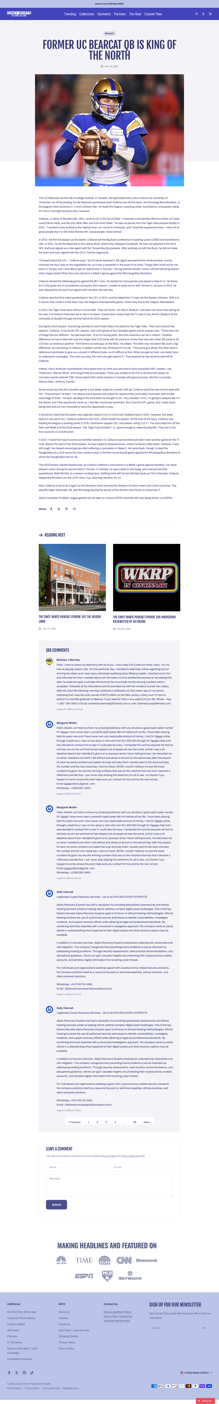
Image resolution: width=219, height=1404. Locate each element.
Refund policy (14, 1388)
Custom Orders (16, 1324)
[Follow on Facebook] (9, 1373)
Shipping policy (71, 1388)
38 (134, 1122)
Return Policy (66, 1348)
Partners (12, 1336)
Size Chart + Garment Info (74, 1330)
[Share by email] (74, 509)
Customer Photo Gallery (21, 1318)
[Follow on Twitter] (17, 1373)
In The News (14, 1342)
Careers (63, 1318)
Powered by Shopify (40, 1383)
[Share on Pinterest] (67, 509)
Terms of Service (130, 1156)
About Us (64, 1311)
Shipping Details (68, 1336)
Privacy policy (32, 1388)
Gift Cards (13, 1330)
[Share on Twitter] (59, 509)
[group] (109, 1263)
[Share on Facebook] (51, 509)
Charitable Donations (19, 1359)
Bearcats (109, 33)
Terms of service (51, 1388)
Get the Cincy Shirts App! (22, 1311)
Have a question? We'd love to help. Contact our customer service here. (118, 1316)
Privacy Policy (108, 1156)
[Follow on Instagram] (24, 1373)
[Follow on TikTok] (32, 1373)
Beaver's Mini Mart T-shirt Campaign (22, 1350)
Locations (64, 1324)
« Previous (74, 1122)
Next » (147, 1122)
